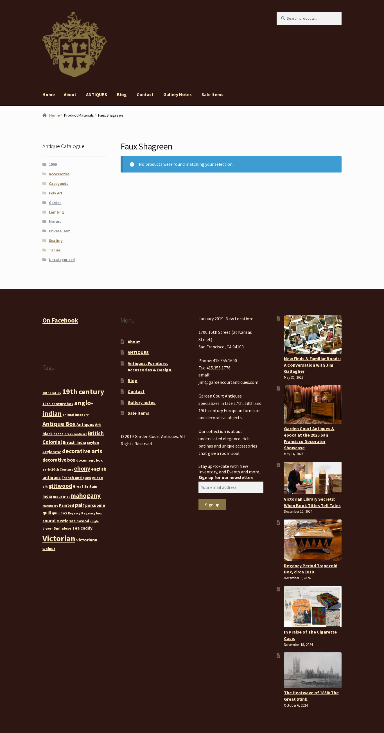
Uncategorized (62, 259)
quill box (59, 513)
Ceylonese (51, 451)
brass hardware (75, 434)
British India (74, 442)
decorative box (58, 460)
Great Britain (85, 486)
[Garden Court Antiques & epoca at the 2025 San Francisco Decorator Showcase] (313, 404)
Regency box (91, 513)
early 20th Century (57, 469)
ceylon (93, 442)
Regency (74, 513)
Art (98, 424)
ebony (82, 468)
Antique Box (59, 424)
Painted (66, 505)
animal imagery (75, 414)
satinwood (79, 520)
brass (58, 433)
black (47, 433)
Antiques (85, 424)
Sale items (212, 94)
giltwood (60, 485)
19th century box (57, 403)
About (70, 94)
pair (79, 504)
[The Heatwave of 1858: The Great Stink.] (313, 670)
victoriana (86, 540)
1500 (53, 164)
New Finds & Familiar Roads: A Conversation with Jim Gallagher (312, 365)
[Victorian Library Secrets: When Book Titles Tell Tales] (313, 478)
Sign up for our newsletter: (225, 477)
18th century (51, 393)
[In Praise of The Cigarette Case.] (313, 606)
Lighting (56, 212)
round (49, 521)
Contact (145, 94)
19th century (83, 391)
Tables (55, 250)
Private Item (60, 230)
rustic (62, 520)
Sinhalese (62, 528)
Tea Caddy (82, 528)
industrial (61, 496)
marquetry (50, 506)
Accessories (59, 173)
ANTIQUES (96, 94)
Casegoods (58, 183)
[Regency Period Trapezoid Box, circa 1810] (313, 540)
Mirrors (55, 221)
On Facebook (60, 320)
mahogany (86, 495)
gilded (97, 478)
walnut (48, 548)
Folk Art (55, 193)
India (47, 496)
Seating (56, 240)
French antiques (76, 477)
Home (48, 94)
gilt (45, 487)
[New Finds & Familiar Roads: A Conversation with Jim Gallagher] (313, 334)
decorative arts (82, 451)
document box (89, 460)
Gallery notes (177, 94)
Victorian (58, 538)
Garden (55, 202)
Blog (122, 94)
